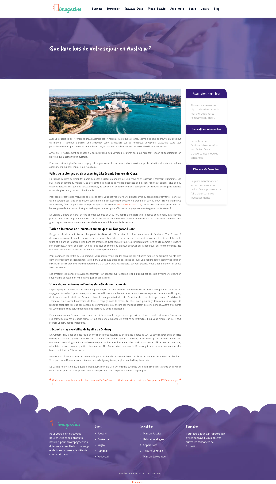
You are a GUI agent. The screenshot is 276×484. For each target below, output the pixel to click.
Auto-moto (177, 9)
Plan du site (138, 482)
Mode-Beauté (156, 9)
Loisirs (205, 9)
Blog (216, 9)
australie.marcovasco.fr (129, 204)
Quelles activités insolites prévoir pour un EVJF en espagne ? (148, 382)
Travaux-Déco (133, 9)
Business (97, 9)
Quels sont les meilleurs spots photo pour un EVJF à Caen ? (82, 382)
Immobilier (113, 9)
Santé (192, 9)
